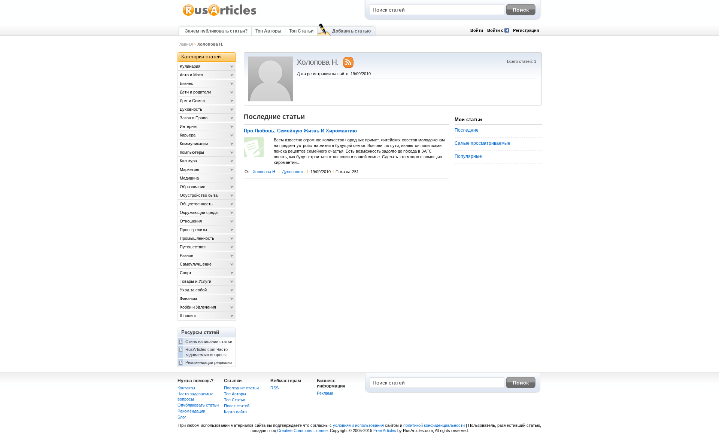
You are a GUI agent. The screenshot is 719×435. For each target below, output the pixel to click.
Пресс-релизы (193, 229)
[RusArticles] (219, 15)
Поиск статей (236, 406)
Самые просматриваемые (482, 143)
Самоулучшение (196, 264)
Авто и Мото (191, 75)
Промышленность (197, 238)
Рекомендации (191, 411)
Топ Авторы (268, 31)
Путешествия (193, 247)
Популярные (468, 156)
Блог (182, 417)
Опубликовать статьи (198, 405)
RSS (274, 388)
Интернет (189, 126)
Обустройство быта (199, 195)
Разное (186, 255)
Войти (476, 30)
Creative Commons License (302, 430)
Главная (185, 44)
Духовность (293, 171)
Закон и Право (193, 118)
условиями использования (358, 425)
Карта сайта (235, 412)
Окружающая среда (199, 212)
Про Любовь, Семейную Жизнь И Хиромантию (300, 131)
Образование (192, 186)
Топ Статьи (301, 31)
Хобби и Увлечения (198, 307)
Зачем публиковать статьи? (216, 31)
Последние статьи (241, 388)
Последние (467, 130)
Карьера (187, 135)
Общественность (196, 204)
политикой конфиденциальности (434, 425)
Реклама (325, 393)
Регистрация (526, 30)
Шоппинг (188, 315)
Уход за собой (193, 290)
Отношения (191, 221)
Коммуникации (194, 143)
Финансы (188, 298)
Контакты (186, 388)
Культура (188, 161)
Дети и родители (195, 92)
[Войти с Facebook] (506, 31)
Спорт (185, 272)
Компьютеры (192, 152)
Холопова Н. (264, 171)
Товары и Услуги (195, 281)
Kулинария (190, 66)
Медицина (189, 178)
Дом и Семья (192, 100)
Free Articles (384, 430)
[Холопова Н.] (270, 100)
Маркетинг (190, 169)
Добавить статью (351, 31)
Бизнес (186, 83)
